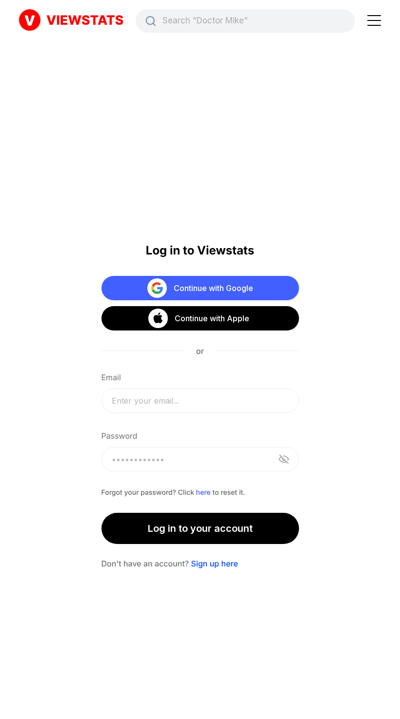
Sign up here (214, 563)
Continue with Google (213, 288)
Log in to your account (200, 528)
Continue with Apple (211, 318)
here (203, 492)
